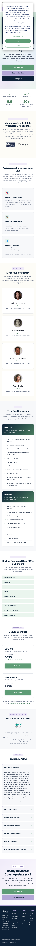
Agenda (24, 913)
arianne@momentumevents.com (20, 703)
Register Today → (18, 67)
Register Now (18, 666)
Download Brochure (18, 73)
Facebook (5, 942)
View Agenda (18, 79)
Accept (18, 41)
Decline (18, 45)
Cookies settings (18, 36)
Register (14, 913)
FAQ (23, 923)
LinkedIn (11, 942)
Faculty (24, 916)
